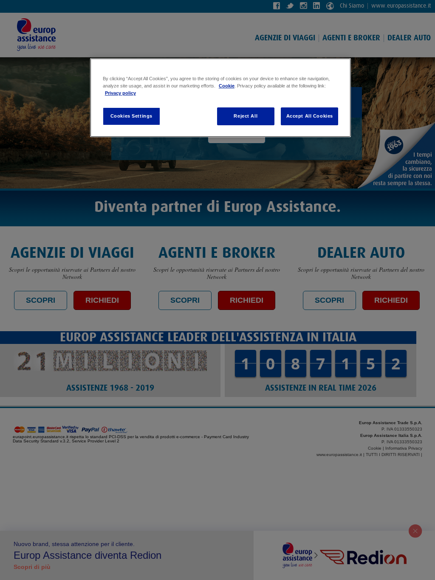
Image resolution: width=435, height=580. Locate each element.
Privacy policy (120, 93)
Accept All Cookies (309, 115)
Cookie (226, 85)
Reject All (245, 115)
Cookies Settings (131, 115)
